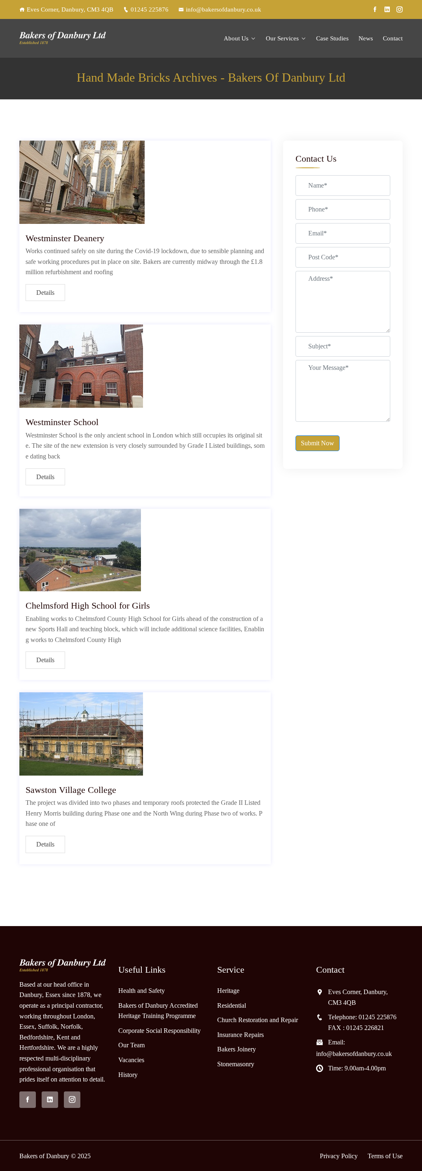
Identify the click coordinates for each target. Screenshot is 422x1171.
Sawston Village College (71, 790)
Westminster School (62, 422)
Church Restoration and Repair (257, 1019)
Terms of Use (385, 1155)
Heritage (228, 990)
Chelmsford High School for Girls (88, 605)
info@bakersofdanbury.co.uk (223, 9)
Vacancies (131, 1059)
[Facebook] (375, 9)
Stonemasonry (235, 1064)
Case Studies (332, 38)
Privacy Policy (339, 1155)
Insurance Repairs (240, 1034)
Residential (231, 1005)
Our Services (282, 38)
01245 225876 (150, 9)
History (128, 1074)
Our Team (131, 1045)
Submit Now (317, 443)
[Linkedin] (387, 9)
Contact (393, 38)
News (366, 38)
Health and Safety (141, 990)
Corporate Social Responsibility (159, 1030)
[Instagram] (399, 9)
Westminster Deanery (65, 238)
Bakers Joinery (236, 1049)
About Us (236, 38)
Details (45, 292)
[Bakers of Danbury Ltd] (62, 38)
